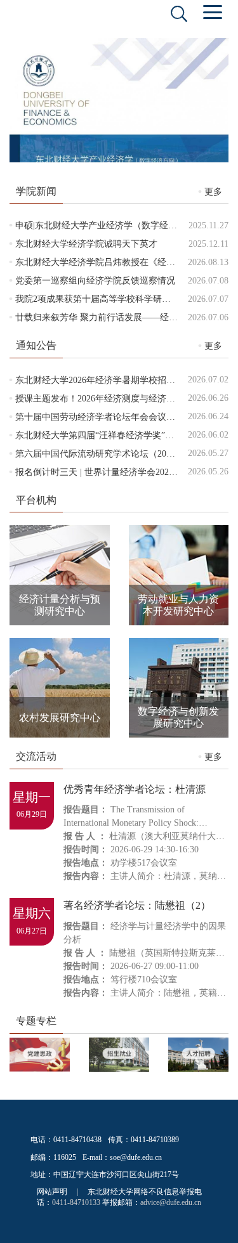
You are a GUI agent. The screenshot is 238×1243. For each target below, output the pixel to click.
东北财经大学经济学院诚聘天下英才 (86, 244)
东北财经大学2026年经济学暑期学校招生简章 (104, 380)
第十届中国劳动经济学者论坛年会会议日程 (99, 417)
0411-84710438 (77, 1139)
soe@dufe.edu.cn (136, 1157)
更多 (213, 192)
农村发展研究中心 (59, 717)
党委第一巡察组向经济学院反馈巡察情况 (95, 280)
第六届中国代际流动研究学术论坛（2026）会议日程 (117, 454)
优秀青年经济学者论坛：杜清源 (134, 789)
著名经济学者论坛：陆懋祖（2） (137, 905)
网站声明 (52, 1191)
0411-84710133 (76, 1202)
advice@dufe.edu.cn (170, 1202)
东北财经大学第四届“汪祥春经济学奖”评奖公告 (108, 435)
